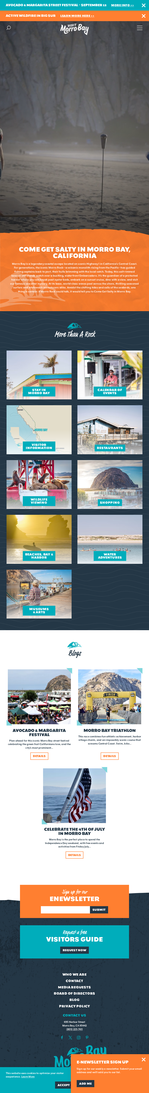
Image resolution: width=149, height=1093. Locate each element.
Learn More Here (75, 15)
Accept (64, 1085)
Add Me (85, 1083)
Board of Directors (74, 993)
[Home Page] (74, 29)
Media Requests (74, 987)
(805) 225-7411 (74, 1029)
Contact (74, 981)
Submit (99, 909)
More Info (120, 5)
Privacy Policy (74, 1006)
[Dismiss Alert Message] (144, 5)
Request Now (74, 950)
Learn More (28, 1076)
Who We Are (75, 975)
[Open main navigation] (139, 27)
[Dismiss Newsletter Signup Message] (144, 1059)
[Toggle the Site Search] (9, 27)
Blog (74, 1000)
